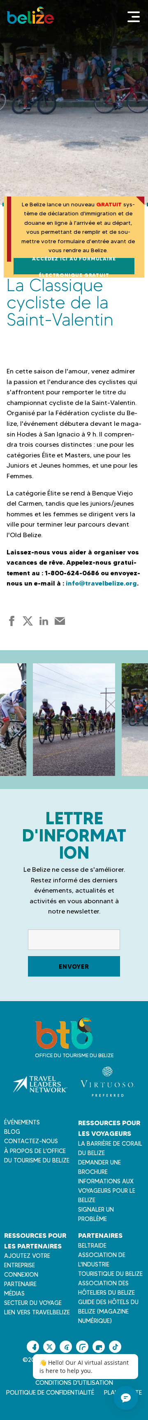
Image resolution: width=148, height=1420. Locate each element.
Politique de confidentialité (50, 1392)
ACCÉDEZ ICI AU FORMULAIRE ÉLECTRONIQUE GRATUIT (74, 266)
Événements (22, 1122)
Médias (14, 1293)
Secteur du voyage (33, 1303)
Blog (12, 1131)
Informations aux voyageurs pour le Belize (106, 1191)
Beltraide (92, 1245)
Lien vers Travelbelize (37, 1312)
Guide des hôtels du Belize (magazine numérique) (108, 1311)
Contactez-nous (31, 1141)
